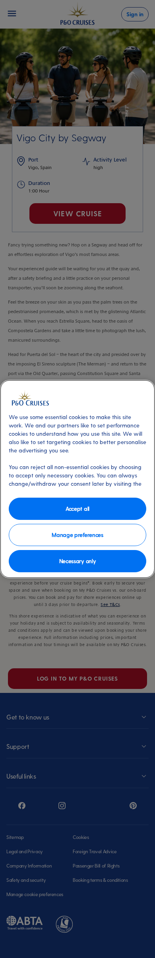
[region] (77, 479)
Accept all (77, 508)
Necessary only (77, 561)
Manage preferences (77, 534)
